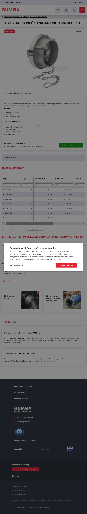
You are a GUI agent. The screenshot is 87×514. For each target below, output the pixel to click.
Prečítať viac (57, 259)
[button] (16, 265)
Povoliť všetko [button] (66, 265)
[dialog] (43, 257)
